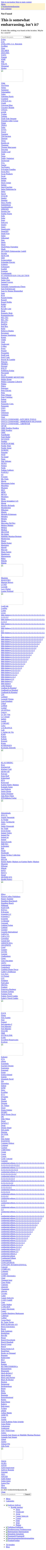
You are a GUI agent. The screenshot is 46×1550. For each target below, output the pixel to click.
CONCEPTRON (7, 1262)
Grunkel (4, 930)
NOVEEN (5, 439)
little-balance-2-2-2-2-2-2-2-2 (12, 666)
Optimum (4, 415)
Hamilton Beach (7, 903)
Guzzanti (4, 923)
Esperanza (5, 1068)
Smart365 (4, 231)
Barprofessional (7, 1397)
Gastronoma (5, 965)
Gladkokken (6, 956)
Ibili (2, 848)
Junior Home (6, 791)
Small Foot (5, 233)
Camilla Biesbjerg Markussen (12, 1313)
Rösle (3, 311)
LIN (2, 695)
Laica (3, 726)
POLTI (4, 368)
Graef (3, 947)
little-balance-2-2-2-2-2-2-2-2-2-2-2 (14, 659)
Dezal (3, 1121)
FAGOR (4, 1031)
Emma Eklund (6, 1075)
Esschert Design (7, 1066)
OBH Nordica (6, 430)
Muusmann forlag (8, 483)
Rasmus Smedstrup (8, 335)
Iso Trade (4, 828)
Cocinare (4, 1274)
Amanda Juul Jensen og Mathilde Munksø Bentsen (20, 1435)
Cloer (3, 1278)
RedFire (4, 324)
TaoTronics (5, 167)
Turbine (4, 116)
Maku (3, 558)
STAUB (4, 196)
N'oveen (4, 477)
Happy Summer (7, 899)
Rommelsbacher (7, 315)
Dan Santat (5, 1139)
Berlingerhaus (6, 1386)
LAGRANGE (6, 728)
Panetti (3, 402)
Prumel (4, 351)
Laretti (3, 721)
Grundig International (9, 932)
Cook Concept (6, 1159)
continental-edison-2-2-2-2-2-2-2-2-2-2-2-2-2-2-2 (20, 1223)
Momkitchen (6, 508)
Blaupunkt (5, 1371)
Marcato (4, 550)
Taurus (3, 165)
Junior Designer (7, 794)
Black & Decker (7, 1380)
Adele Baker (6, 1479)
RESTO (4, 322)
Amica (3, 1433)
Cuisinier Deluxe (7, 1143)
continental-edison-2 (9, 1254)
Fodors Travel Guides (9, 996)
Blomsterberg (6, 1369)
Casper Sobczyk (7, 1298)
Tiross (3, 141)
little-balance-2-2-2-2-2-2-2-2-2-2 (14, 661)
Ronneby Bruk (7, 313)
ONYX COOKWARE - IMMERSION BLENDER (21, 421)
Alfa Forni (5, 1446)
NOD (3, 455)
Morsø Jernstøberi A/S (9, 501)
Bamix (3, 1400)
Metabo (4, 519)
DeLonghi (5, 1130)
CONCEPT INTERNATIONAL (14, 1265)
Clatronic (4, 1285)
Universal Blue (7, 105)
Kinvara (4, 774)
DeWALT (5, 1123)
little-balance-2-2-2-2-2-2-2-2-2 (13, 664)
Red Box (4, 326)
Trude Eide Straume (8, 119)
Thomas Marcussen (8, 147)
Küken (3, 737)
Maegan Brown (7, 582)
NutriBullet (5, 435)
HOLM (4, 859)
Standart (4, 200)
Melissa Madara (7, 525)
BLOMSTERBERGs (9, 1366)
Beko (3, 1391)
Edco (3, 1090)
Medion (4, 530)
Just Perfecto (6, 789)
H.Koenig (5, 912)
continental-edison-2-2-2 (10, 1249)
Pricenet (4, 366)
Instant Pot (5, 835)
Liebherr (4, 697)
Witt (2, 62)
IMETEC (4, 844)
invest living (5, 831)
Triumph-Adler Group (9, 121)
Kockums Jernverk (8, 748)
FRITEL (4, 985)
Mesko (3, 521)
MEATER (5, 532)
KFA (3, 780)
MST (3, 490)
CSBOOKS (5, 1150)
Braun (3, 1338)
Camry (3, 1311)
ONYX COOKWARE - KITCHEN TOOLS (18, 419)
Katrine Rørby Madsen (10, 785)
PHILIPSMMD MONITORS (12, 377)
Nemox (4, 466)
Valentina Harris (7, 96)
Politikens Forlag (7, 371)
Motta (3, 499)
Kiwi (3, 765)
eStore (3, 1061)
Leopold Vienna (7, 699)
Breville (4, 1335)
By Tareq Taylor (7, 1322)
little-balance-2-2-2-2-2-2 (10, 670)
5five (3, 1485)
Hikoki (3, 868)
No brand (4, 457)
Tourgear (4, 134)
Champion (5, 1289)
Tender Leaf (5, 152)
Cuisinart (4, 1145)
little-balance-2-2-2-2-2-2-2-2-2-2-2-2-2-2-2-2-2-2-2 (21, 642)
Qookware (5, 344)
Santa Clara (5, 280)
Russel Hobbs (6, 302)
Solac (3, 218)
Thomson (4, 145)
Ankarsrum (5, 1426)
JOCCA (4, 815)
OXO (3, 408)
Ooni (3, 417)
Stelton (3, 185)
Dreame (4, 1103)
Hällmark (4, 905)
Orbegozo (5, 413)
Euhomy (4, 1057)
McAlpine (5, 534)
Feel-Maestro (6, 1026)
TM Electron (6, 136)
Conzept (4, 1161)
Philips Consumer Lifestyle (11, 382)
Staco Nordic (6, 203)
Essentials (5, 1064)
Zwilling (4, 46)
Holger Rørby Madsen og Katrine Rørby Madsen (20, 862)
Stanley (4, 198)
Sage (3, 293)
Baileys (4, 1404)
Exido (3, 1037)
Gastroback (5, 967)
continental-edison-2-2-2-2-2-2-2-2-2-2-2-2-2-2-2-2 (21, 1220)
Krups (3, 743)
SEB (3, 258)
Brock (3, 1329)
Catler (3, 1296)
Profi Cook (5, 357)
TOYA (3, 130)
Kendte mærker (17, 1507)
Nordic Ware (6, 446)
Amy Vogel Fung (7, 1431)
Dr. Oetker (5, 1106)
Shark (3, 249)
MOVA (4, 494)
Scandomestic (6, 273)
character (4, 1287)
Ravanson (5, 333)
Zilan (3, 48)
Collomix (4, 1271)
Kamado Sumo (7, 787)
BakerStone (5, 1402)
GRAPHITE (6, 945)
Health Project (6, 879)
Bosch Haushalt (7, 1342)
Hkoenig (4, 864)
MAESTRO (6, 580)
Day (2, 1136)
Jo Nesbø (4, 820)
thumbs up (5, 143)
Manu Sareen (6, 552)
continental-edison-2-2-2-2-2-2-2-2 (14, 1238)
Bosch (3, 1347)
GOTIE (4, 952)
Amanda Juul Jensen (9, 1437)
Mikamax (4, 510)
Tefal (3, 154)
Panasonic (5, 406)
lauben (3, 719)
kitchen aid (5, 771)
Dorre (3, 1108)
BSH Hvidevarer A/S (9, 1324)
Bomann (4, 1355)
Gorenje (4, 954)
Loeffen (4, 608)
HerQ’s (4, 873)
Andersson (5, 1428)
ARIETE (4, 1415)
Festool (4, 1022)
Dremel (4, 1101)
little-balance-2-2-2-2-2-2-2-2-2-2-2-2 (15, 657)
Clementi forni (6, 1280)
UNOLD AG (6, 101)
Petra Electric (6, 390)
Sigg (3, 240)
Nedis (3, 468)
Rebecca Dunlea (7, 331)
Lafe (3, 730)
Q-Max (4, 346)
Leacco (4, 712)
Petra (3, 393)
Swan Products (7, 174)
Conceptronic (6, 1260)
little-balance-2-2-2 (8, 677)
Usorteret (4, 99)
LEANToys (5, 710)
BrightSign (5, 1333)
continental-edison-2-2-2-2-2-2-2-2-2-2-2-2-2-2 (19, 1225)
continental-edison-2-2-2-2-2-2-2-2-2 (15, 1236)
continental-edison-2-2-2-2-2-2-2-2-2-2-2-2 (17, 1229)
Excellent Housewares (9, 1040)
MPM (3, 492)
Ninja (3, 459)
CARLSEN (5, 1307)
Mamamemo (6, 556)
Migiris (4, 512)
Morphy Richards (8, 505)
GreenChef (5, 941)
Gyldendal (5, 921)
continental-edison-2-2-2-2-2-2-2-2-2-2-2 (17, 1232)
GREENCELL (7, 943)
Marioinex (5, 545)
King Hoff (5, 776)
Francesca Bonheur (8, 989)
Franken (4, 987)
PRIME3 (4, 364)
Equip (3, 1072)
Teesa (3, 156)
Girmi (3, 958)
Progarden (5, 353)
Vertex (3, 88)
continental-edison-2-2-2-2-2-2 (13, 1243)
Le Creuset (5, 717)
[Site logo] (12, 9)
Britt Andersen (6, 1331)
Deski (3, 1125)
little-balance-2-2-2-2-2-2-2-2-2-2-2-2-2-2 (17, 653)
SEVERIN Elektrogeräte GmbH (13, 251)
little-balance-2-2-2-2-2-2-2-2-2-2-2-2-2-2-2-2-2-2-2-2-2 (22, 637)
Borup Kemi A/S (7, 1349)
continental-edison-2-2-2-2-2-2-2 (13, 1240)
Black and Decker (8, 1377)
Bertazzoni (5, 1384)
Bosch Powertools (8, 1340)
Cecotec (4, 1293)
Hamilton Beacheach (9, 901)
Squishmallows (7, 207)
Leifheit (4, 706)
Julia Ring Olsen (7, 796)
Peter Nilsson (6, 395)
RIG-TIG (4, 318)
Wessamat (5, 66)
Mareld (4, 547)
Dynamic (4, 1097)
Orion (3, 410)
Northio (4, 441)
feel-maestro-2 (6, 1024)
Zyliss (3, 39)
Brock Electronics (8, 1327)
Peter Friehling (6, 397)
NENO (4, 463)
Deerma (4, 1132)
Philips (3, 384)
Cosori (3, 1156)
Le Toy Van (5, 714)
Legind (4, 708)
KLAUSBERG (7, 763)
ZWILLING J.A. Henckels (11, 44)
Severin (4, 253)
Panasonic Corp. (7, 404)
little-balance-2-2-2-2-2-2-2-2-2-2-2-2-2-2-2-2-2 (19, 646)
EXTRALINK (7, 1035)
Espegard (4, 1070)
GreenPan (5, 938)
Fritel (18, 1521)
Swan (3, 176)
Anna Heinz (5, 1424)
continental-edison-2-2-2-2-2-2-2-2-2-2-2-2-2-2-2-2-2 (21, 1218)
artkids (3, 1411)
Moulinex (4, 497)
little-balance (6, 684)
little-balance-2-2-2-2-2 (10, 672)
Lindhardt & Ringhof (9, 692)
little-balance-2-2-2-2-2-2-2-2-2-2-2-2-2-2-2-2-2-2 (20, 644)
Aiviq (18, 1514)
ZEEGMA (5, 53)
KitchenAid (5, 767)
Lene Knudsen (6, 701)
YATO (3, 55)
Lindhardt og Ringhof (9, 690)
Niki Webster (6, 461)
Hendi (3, 875)
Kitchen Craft (6, 769)
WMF (3, 59)
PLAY (3, 375)
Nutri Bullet (5, 437)
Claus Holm (5, 1282)
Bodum (4, 1364)
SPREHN (5, 209)
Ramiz (3, 337)
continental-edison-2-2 (9, 1251)
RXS (3, 295)
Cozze (3, 1154)
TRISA (4, 125)
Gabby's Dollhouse (8, 972)
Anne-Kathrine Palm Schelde (12, 1422)
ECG (3, 1094)
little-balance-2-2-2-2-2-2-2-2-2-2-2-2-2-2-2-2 (18, 648)
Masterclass (5, 539)
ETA (3, 1059)
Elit (2, 1081)
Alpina (3, 1442)
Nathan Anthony (7, 470)
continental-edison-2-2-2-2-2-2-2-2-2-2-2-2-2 (18, 1227)
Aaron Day (5, 1483)
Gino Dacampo (7, 961)
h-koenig (4, 919)
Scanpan (4, 271)
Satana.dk (5, 278)
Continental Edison (8, 1258)
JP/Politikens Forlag (8, 798)
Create (3, 1152)
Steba (3, 191)
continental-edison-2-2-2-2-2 (12, 1245)
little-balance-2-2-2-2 (9, 675)
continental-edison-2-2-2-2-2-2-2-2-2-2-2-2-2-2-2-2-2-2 (22, 1216)
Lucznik (4, 587)
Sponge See (5, 211)
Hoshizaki (5, 853)
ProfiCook (5, 355)
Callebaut (4, 1316)
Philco (3, 386)
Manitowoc (5, 554)
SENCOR (5, 256)
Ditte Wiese (5, 1119)
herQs (3, 870)
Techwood (5, 161)
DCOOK (4, 1134)
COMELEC (6, 1269)
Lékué (3, 703)
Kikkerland (5, 778)
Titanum (4, 138)
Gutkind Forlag (7, 925)
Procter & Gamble (8, 360)
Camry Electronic (8, 1309)
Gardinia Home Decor (9, 969)
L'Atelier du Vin (7, 732)
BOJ (3, 1360)
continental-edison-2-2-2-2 (11, 1247)
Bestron (4, 1382)
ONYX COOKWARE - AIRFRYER (15, 424)
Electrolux (5, 1083)
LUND (4, 585)
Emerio (4, 1077)
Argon (3, 1417)
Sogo (3, 220)
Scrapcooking (6, 260)
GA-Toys (4, 974)
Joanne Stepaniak (7, 817)
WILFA (4, 64)
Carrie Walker (6, 1304)
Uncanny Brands (7, 107)
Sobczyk (4, 222)
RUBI (3, 306)
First (2, 1020)
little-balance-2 (6, 681)
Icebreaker (5, 846)
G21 (2, 978)
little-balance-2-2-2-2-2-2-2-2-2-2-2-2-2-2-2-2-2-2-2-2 (22, 639)
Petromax (4, 388)
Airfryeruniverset (7, 1468)
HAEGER (5, 908)
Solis (3, 216)
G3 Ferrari (5, 976)
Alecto (3, 1461)
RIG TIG (4, 320)
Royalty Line (6, 309)
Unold (3, 103)
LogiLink (4, 606)
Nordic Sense (6, 448)
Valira (3, 94)
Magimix (4, 578)
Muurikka (5, 486)
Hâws (3, 894)
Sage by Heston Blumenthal (12, 291)
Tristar (3, 123)
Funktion (4, 980)
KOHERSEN (6, 745)
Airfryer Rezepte (7, 1470)
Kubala (4, 739)
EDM (3, 1088)
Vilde (3, 83)
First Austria (5, 1018)
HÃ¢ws (4, 910)
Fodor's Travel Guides (9, 998)
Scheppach (5, 267)
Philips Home (6, 379)
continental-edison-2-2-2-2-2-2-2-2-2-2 (16, 1234)
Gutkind (4, 927)
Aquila (3, 1419)
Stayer (3, 194)
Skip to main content (24, 2)
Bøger (3, 1362)
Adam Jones (6, 1481)
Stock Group (6, 183)
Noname (4, 452)
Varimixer (5, 90)
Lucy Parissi (6, 589)
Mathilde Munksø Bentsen (11, 536)
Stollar (3, 180)
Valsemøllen (5, 92)
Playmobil (5, 373)
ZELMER (5, 50)
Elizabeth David (7, 1079)
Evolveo (4, 1042)
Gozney (4, 950)
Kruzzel (4, 741)
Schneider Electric (8, 262)
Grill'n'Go (5, 934)
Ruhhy (3, 304)
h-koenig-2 (5, 916)
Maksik (4, 561)
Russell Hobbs (6, 298)
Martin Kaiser (6, 543)
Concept (4, 1267)
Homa (3, 857)
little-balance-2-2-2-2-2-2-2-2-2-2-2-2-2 (16, 655)
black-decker (6, 1375)
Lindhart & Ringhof (8, 688)
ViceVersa (5, 85)
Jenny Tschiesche (7, 822)
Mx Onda (4, 479)
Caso (3, 1302)
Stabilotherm (6, 205)
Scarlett (4, 269)
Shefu (3, 242)
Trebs (3, 127)
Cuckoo (4, 1148)
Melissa (4, 528)
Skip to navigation (8, 2)
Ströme (4, 178)
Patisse (3, 399)
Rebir (3, 329)
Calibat (4, 1318)
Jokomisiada (6, 813)
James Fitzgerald (7, 826)
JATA (3, 824)
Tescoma (4, 149)
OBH (3, 432)
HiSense (4, 866)
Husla (3, 851)
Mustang (4, 488)
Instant (3, 839)
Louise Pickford (7, 591)
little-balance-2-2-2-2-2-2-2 (11, 668)
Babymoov (5, 1406)
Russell (4, 300)
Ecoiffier (4, 1092)
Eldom (3, 1086)
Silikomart (5, 238)
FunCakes (5, 983)
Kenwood (5, 783)
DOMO (4, 1112)
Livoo (3, 613)
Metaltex (4, 516)
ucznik (3, 112)
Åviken (4, 1408)
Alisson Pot (5, 1444)
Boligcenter (5, 1358)
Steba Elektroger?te (8, 189)
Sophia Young (6, 214)
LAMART (5, 723)
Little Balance (6, 686)
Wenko (4, 68)
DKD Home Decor (8, 1114)
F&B (3, 1033)
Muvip (3, 481)
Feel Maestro (6, 1029)
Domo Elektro (6, 1110)
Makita (3, 563)
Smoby (4, 225)
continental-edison (8, 1256)
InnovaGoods (6, 842)
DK (2, 1117)
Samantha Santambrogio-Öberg (13, 287)
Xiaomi (4, 57)
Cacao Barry (6, 1320)
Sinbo (3, 236)
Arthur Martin (6, 1413)
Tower (3, 132)
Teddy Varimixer (7, 158)
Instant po (5, 837)
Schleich (4, 264)
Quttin (3, 340)
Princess (4, 362)
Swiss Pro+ (5, 172)
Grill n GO (5, 936)
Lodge (3, 611)
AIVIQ (4, 1465)
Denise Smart (6, 1128)
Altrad (3, 1439)
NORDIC (5, 450)
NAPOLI (4, 472)
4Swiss (4, 1488)
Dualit (3, 1099)
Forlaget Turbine (7, 992)
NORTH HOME (7, 444)
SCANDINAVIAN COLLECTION (15, 276)
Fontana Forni (6, 994)
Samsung (4, 284)
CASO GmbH (6, 1300)
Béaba (3, 1393)
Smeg (3, 227)
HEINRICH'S (6, 877)
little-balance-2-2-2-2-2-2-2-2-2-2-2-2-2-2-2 (18, 650)
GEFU (3, 963)
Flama (3, 1015)
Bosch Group (6, 1344)
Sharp (3, 245)
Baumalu (4, 1395)
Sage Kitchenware (8, 289)
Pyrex (3, 348)
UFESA (4, 110)
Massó (3, 541)
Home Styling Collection (10, 855)
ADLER (4, 1476)
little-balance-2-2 (7, 679)
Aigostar (4, 1472)
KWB (3, 734)
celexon (4, 1291)
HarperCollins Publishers (10, 896)
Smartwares (5, 229)
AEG (3, 1474)
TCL (3, 163)
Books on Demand (8, 1353)
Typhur (4, 114)
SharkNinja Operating (9, 247)
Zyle (3, 42)
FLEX (3, 1013)
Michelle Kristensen (8, 514)
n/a (2, 474)
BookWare (5, 1351)
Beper (3, 1389)
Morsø (3, 503)
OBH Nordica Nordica (10, 428)
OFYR (3, 426)
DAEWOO (5, 1141)
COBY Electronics (8, 1276)
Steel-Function (6, 187)
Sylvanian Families (8, 169)
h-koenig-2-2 (6, 914)
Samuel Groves (7, 282)
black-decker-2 (7, 1373)
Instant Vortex (6, 833)
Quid (3, 342)
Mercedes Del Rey (8, 523)
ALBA (4, 1463)
